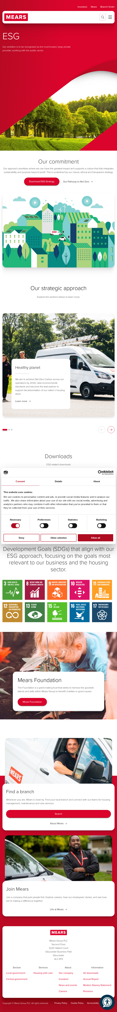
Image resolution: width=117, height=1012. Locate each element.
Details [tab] (58, 481)
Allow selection (58, 538)
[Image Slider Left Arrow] (101, 429)
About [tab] (96, 481)
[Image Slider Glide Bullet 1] (4, 429)
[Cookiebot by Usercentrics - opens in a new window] (100, 472)
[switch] (44, 525)
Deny (21, 538)
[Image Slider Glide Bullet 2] (9, 429)
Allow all (95, 538)
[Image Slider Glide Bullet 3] (11, 429)
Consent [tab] (20, 481)
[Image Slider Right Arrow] (111, 429)
